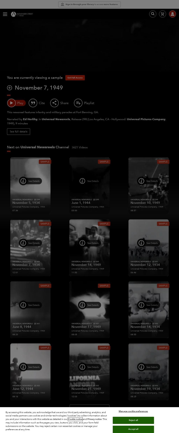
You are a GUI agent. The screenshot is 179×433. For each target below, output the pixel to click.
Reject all (133, 420)
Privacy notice (94, 419)
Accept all (133, 429)
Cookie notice (75, 419)
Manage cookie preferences (133, 411)
